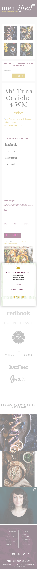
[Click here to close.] (32, 267)
